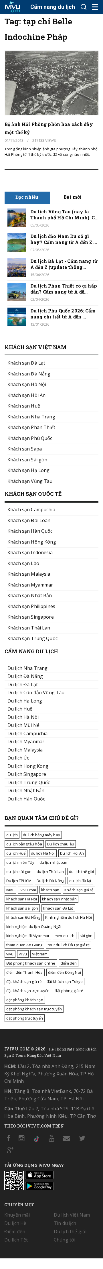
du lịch (12, 834)
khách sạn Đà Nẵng (23, 917)
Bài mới (73, 197)
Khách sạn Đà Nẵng (28, 374)
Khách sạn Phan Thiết (31, 427)
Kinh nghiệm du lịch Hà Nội (68, 917)
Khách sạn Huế (23, 406)
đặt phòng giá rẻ (69, 990)
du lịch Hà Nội (43, 853)
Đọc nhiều (26, 197)
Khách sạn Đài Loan (29, 520)
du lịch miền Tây (20, 862)
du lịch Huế (16, 853)
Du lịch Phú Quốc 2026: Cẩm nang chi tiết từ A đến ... (63, 314)
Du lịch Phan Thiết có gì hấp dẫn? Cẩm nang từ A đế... (63, 289)
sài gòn (86, 935)
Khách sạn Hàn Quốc (30, 531)
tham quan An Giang (24, 944)
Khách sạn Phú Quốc (29, 438)
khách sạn (50, 889)
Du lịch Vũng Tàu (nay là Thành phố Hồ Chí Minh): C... (64, 214)
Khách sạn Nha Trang (31, 417)
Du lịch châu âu (60, 844)
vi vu (23, 954)
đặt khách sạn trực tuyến (27, 990)
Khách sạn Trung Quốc (32, 638)
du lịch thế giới (81, 871)
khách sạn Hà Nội (21, 899)
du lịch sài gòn (18, 871)
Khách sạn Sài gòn (27, 460)
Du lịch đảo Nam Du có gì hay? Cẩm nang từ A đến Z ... (63, 239)
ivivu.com (28, 889)
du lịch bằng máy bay (41, 834)
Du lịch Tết (16, 1240)
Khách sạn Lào (23, 563)
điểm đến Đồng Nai (64, 972)
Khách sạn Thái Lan (28, 628)
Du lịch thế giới (70, 1231)
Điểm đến (14, 1231)
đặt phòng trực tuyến (24, 1018)
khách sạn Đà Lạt (58, 908)
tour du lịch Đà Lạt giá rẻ (69, 944)
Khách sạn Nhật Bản (29, 595)
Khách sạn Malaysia (28, 574)
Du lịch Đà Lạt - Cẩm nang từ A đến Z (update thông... (64, 264)
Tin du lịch (65, 1223)
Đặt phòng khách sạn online (31, 963)
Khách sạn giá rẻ (78, 889)
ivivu (10, 889)
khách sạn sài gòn (22, 908)
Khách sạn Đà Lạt (26, 363)
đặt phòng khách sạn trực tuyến (34, 1009)
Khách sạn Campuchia (31, 509)
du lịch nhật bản (53, 862)
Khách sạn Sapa (24, 449)
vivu (10, 954)
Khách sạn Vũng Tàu (30, 481)
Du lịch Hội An (72, 853)
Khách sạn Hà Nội (26, 384)
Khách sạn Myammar (30, 585)
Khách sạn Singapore (30, 617)
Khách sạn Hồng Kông (31, 542)
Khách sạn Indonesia (30, 552)
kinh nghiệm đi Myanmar (27, 935)
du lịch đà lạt (80, 880)
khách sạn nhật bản (59, 899)
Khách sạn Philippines (31, 606)
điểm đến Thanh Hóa (24, 972)
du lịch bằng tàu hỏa (24, 844)
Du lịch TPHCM (18, 880)
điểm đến (69, 963)
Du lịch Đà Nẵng (50, 880)
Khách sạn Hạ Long (28, 470)
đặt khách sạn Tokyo (65, 981)
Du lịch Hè (15, 1223)
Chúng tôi (64, 1240)
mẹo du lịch (65, 935)
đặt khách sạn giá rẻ (23, 981)
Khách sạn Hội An (26, 395)
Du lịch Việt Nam (72, 1215)
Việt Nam (39, 954)
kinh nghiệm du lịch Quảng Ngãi (33, 926)
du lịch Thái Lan (50, 871)
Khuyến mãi (17, 1215)
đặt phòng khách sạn (24, 999)
